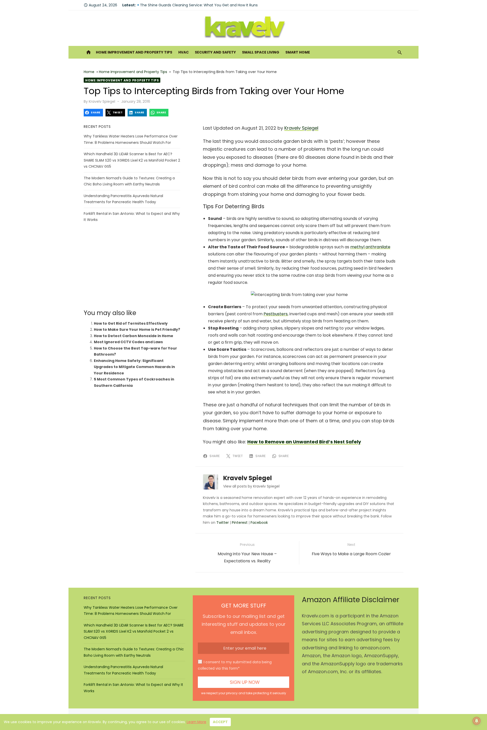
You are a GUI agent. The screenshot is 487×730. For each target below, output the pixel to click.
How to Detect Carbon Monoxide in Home (133, 335)
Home (89, 71)
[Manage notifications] (477, 721)
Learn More (196, 721)
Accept (220, 721)
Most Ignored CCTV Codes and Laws (128, 341)
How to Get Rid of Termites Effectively (131, 323)
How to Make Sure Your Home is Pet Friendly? (137, 329)
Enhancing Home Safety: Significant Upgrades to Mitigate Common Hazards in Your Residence (134, 367)
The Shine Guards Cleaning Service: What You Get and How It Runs (199, 5)
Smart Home (297, 52)
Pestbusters (276, 314)
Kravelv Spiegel (102, 101)
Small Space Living (260, 52)
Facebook (259, 522)
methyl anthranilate (370, 247)
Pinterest (240, 522)
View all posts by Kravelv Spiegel (251, 486)
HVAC (183, 52)
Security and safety (215, 52)
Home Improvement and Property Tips (134, 52)
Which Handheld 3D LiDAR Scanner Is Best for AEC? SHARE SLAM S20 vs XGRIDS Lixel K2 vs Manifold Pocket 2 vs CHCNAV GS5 (132, 160)
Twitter (222, 522)
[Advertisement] (132, 266)
